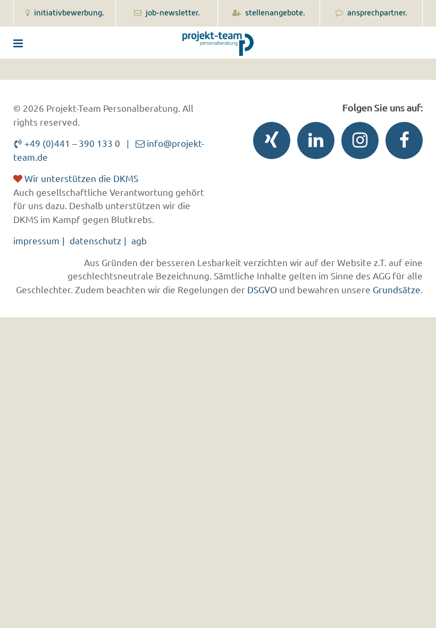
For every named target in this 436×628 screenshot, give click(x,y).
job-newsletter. (172, 13)
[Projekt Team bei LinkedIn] (313, 143)
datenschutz (95, 240)
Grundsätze (397, 289)
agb (139, 240)
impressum (36, 240)
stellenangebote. (274, 13)
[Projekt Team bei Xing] (269, 143)
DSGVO (262, 289)
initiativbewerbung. (68, 13)
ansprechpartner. (376, 13)
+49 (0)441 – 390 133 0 (71, 142)
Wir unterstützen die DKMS (80, 178)
